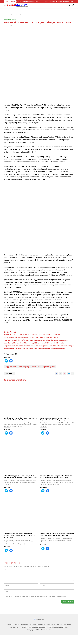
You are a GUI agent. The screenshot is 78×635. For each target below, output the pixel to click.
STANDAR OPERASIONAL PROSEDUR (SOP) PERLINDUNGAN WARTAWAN (44, 627)
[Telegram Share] (68, 373)
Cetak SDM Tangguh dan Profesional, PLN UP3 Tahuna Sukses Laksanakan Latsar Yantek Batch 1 (36, 340)
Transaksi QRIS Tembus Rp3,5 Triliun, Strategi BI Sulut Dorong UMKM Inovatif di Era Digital (34, 343)
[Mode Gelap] (70, 5)
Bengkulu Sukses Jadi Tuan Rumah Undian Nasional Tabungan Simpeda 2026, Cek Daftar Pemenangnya (39, 346)
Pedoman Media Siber (37, 625)
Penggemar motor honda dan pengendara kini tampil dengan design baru (30, 367)
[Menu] (5, 5)
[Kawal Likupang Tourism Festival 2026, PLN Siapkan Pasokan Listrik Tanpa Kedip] (57, 399)
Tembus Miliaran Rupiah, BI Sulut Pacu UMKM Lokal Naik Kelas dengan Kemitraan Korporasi (34, 349)
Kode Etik (24, 625)
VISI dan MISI (14, 627)
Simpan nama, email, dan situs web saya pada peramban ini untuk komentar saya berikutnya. (35, 596)
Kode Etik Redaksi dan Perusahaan (59, 625)
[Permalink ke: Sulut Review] (5, 26)
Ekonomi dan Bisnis (10, 19)
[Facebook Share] (56, 373)
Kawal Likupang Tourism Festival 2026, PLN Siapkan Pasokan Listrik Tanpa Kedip (31, 337)
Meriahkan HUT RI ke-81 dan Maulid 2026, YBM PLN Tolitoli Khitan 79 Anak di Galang (32, 334)
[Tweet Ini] (60, 373)
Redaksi (9, 625)
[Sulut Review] (17, 5)
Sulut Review (11, 26)
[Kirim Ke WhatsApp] (72, 373)
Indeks (17, 625)
